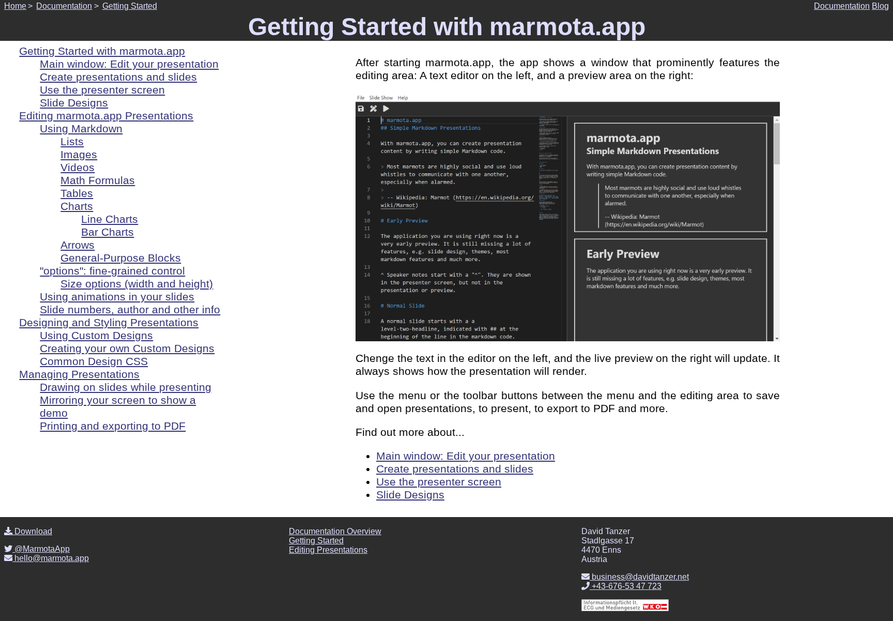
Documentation (64, 6)
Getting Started (129, 6)
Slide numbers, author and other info (130, 310)
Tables (76, 193)
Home (15, 6)
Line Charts (109, 219)
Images (78, 154)
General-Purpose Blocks (120, 258)
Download (32, 531)
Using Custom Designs (96, 335)
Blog (880, 6)
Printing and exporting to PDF (113, 426)
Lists (72, 141)
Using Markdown (81, 129)
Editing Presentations (328, 550)
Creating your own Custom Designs (127, 348)
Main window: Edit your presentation (465, 456)
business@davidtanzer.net (639, 576)
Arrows (77, 245)
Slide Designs (410, 495)
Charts (76, 206)
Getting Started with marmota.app (102, 51)
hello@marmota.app (50, 558)
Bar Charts (107, 232)
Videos (77, 167)
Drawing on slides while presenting (125, 387)
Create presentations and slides (454, 469)
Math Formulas (97, 180)
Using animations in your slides (117, 297)
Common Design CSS (94, 361)
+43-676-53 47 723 (625, 586)
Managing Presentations (79, 374)
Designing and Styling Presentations (108, 322)
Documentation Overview (335, 531)
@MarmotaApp (41, 548)
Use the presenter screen (438, 482)
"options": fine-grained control (112, 271)
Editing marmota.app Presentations (106, 116)
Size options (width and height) (136, 284)
